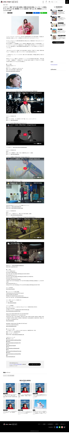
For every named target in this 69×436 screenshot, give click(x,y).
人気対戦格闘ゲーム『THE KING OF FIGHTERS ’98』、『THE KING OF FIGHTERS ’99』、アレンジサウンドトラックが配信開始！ (61, 12)
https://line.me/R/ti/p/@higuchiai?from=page (13, 351)
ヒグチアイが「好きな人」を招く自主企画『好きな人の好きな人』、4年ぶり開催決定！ (10, 412)
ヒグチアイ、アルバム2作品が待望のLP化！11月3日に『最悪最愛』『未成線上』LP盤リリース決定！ (25, 395)
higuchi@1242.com (17, 331)
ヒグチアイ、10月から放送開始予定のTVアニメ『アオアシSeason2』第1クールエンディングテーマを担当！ (40, 395)
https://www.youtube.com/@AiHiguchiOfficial (13, 340)
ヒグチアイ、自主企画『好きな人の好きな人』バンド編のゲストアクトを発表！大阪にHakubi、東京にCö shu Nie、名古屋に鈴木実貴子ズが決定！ (10, 395)
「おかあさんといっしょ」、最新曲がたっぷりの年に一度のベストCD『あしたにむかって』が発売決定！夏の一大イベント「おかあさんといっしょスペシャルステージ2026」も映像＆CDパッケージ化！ (61, 31)
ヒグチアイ (12, 364)
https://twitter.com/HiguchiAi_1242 (18, 334)
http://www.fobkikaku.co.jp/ (23, 297)
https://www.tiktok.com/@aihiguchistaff (12, 348)
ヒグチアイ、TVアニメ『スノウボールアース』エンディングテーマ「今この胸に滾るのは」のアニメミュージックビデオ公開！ (25, 412)
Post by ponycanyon (54, 64)
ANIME (34, 393)
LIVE (4, 393)
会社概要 (44, 424)
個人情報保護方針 (50, 424)
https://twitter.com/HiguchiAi (11, 345)
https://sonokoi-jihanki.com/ (16, 206)
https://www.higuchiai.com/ (10, 356)
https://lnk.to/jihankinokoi (15, 154)
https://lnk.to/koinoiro (14, 120)
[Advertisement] (58, 52)
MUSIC (6, 393)
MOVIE (6, 4)
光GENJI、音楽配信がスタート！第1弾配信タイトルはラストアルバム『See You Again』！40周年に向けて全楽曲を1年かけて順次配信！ (62, 19)
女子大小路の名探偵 (18, 364)
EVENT (62, 35)
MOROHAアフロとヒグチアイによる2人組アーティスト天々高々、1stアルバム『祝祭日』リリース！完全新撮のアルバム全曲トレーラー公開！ (40, 412)
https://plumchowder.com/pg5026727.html (13, 311)
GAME (59, 10)
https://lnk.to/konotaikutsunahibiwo (16, 215)
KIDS (58, 29)
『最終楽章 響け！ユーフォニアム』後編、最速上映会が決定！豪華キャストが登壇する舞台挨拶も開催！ (61, 37)
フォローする (35, 364)
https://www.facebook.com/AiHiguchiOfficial (13, 353)
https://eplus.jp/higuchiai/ (12, 302)
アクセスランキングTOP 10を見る (58, 42)
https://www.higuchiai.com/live (11, 326)
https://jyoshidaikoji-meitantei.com (18, 265)
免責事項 (56, 424)
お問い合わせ (62, 424)
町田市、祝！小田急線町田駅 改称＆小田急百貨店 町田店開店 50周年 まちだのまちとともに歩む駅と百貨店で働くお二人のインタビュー (62, 25)
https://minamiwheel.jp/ (10, 320)
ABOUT (39, 424)
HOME (4, 4)
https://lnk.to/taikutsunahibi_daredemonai (13, 71)
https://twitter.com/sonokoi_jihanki (17, 208)
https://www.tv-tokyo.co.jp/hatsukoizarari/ (20, 147)
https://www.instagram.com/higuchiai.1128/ (13, 342)
